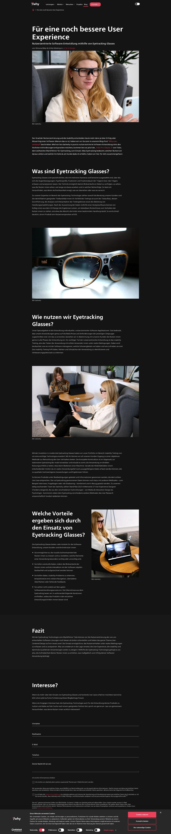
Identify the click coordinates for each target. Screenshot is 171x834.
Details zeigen (109, 830)
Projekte (79, 4)
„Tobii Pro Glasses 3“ (104, 147)
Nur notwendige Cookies (142, 827)
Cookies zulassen (142, 814)
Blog (85, 4)
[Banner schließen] (162, 814)
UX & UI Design (69, 48)
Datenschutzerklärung (52, 794)
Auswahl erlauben (142, 821)
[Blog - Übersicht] (33, 10)
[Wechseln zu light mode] (137, 4)
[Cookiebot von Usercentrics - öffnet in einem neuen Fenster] (16, 830)
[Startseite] (35, 4)
